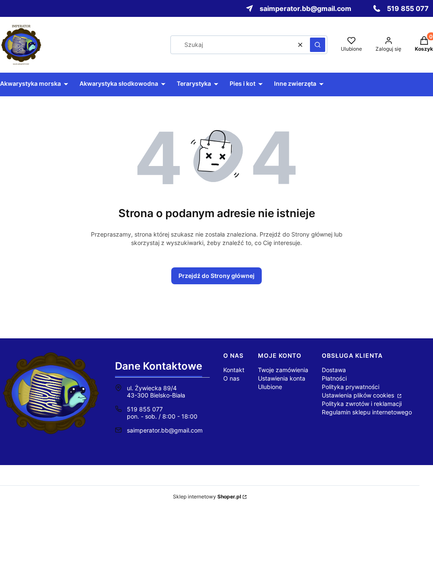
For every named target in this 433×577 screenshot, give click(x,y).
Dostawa (334, 369)
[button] (317, 45)
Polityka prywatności (350, 386)
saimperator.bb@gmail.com (165, 430)
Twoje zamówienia (283, 369)
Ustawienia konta (281, 378)
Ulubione (270, 386)
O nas (231, 378)
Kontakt (233, 369)
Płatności (334, 378)
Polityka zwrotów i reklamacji (362, 403)
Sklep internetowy (207, 496)
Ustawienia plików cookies (359, 395)
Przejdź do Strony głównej (216, 275)
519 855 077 (145, 409)
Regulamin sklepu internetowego (367, 412)
